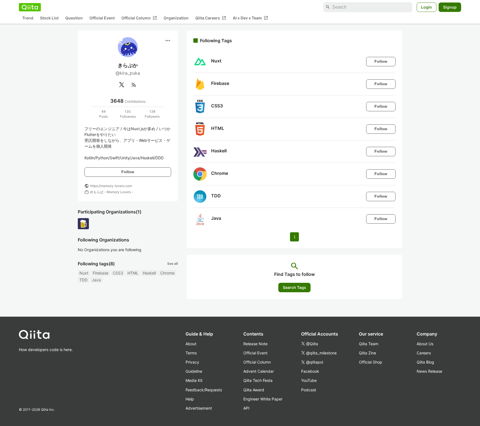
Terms (191, 353)
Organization (176, 18)
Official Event (102, 18)
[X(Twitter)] (122, 85)
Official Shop (370, 362)
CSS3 (118, 273)
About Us (425, 343)
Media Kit (194, 380)
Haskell (149, 273)
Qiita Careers (210, 18)
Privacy (192, 362)
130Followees (128, 114)
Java (96, 280)
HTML (133, 273)
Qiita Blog (425, 362)
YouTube (309, 380)
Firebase (100, 273)
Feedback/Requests (204, 389)
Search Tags (294, 287)
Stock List (49, 18)
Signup (450, 7)
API (246, 408)
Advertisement (199, 408)
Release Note (255, 343)
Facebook (310, 371)
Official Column (139, 18)
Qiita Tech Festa (257, 380)
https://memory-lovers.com (111, 186)
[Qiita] (30, 7)
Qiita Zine (367, 353)
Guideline (194, 371)
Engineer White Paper (262, 399)
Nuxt (83, 273)
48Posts (103, 114)
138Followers (152, 114)
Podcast (308, 389)
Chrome (167, 273)
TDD (83, 280)
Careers (424, 353)
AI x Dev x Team (250, 18)
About (191, 343)
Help (190, 399)
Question (74, 18)
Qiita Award (253, 389)
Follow (127, 172)
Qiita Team (368, 343)
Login (426, 7)
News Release (429, 371)
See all (172, 263)
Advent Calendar (258, 371)
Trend (27, 18)
